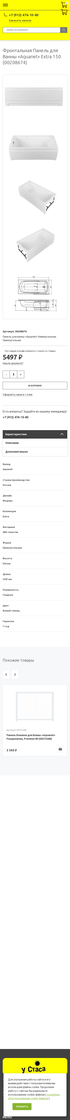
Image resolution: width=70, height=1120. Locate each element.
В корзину (35, 385)
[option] (35, 720)
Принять (22, 1106)
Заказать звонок (20, 20)
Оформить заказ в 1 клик (17, 394)
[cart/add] (60, 749)
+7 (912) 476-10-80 (24, 15)
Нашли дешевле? (13, 363)
